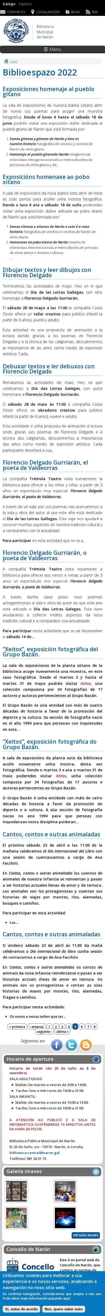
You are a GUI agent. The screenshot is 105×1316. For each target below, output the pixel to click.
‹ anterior (37, 1026)
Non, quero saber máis (64, 1309)
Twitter (71, 1045)
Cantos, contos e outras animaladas (51, 834)
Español (25, 3)
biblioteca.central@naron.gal (34, 1152)
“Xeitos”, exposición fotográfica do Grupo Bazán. (50, 744)
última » (62, 1031)
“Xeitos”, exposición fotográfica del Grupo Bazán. (50, 651)
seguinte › (44, 1031)
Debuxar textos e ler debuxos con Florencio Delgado (49, 368)
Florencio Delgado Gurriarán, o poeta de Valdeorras (45, 555)
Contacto (16, 12)
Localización (48, 12)
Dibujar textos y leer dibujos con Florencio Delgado (47, 272)
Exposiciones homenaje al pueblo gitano (48, 91)
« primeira (17, 1026)
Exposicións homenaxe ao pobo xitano (46, 179)
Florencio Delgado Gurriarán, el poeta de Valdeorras (45, 465)
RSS (95, 12)
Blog (75, 12)
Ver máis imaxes (86, 1235)
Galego (9, 3)
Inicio (13, 61)
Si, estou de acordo (21, 1309)
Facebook (56, 1045)
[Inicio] (16, 42)
